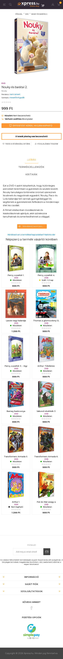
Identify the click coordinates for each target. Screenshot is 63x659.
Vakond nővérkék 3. (46, 411)
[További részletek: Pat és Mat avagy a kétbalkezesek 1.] (46, 485)
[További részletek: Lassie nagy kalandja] (16, 304)
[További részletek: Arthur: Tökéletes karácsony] (46, 349)
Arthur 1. (16, 502)
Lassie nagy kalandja (16, 320)
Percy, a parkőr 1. (16, 275)
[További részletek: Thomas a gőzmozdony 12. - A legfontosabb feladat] (46, 304)
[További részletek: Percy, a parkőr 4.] (46, 258)
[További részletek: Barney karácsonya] (16, 394)
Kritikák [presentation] (31, 174)
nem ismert (15, 94)
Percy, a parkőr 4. (46, 275)
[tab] (31, 159)
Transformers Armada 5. (16, 456)
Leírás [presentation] (31, 159)
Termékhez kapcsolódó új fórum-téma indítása (34, 226)
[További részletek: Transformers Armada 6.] (46, 440)
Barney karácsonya (16, 411)
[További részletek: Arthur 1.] (16, 485)
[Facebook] (31, 608)
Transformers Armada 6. (46, 456)
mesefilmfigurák (17, 97)
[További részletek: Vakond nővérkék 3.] (46, 394)
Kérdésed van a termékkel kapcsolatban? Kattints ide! (31, 235)
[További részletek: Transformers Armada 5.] (16, 440)
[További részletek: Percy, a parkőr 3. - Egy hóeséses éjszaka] (16, 349)
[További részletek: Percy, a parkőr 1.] (16, 258)
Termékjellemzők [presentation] (31, 167)
